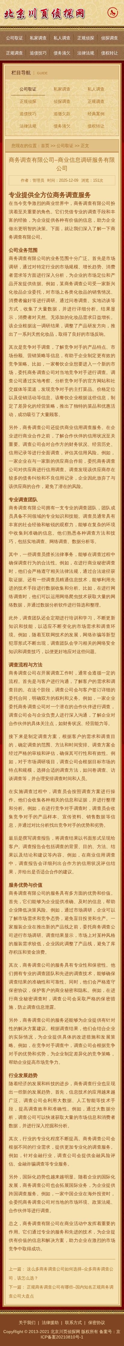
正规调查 (14, 53)
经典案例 (96, 113)
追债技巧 (38, 53)
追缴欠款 (62, 113)
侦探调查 (109, 38)
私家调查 (38, 38)
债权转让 (109, 53)
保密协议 (96, 1322)
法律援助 (50, 1322)
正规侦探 (85, 38)
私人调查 (62, 38)
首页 (45, 145)
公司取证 (14, 38)
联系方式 (73, 1322)
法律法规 (85, 53)
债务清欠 (62, 53)
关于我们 (27, 1322)
